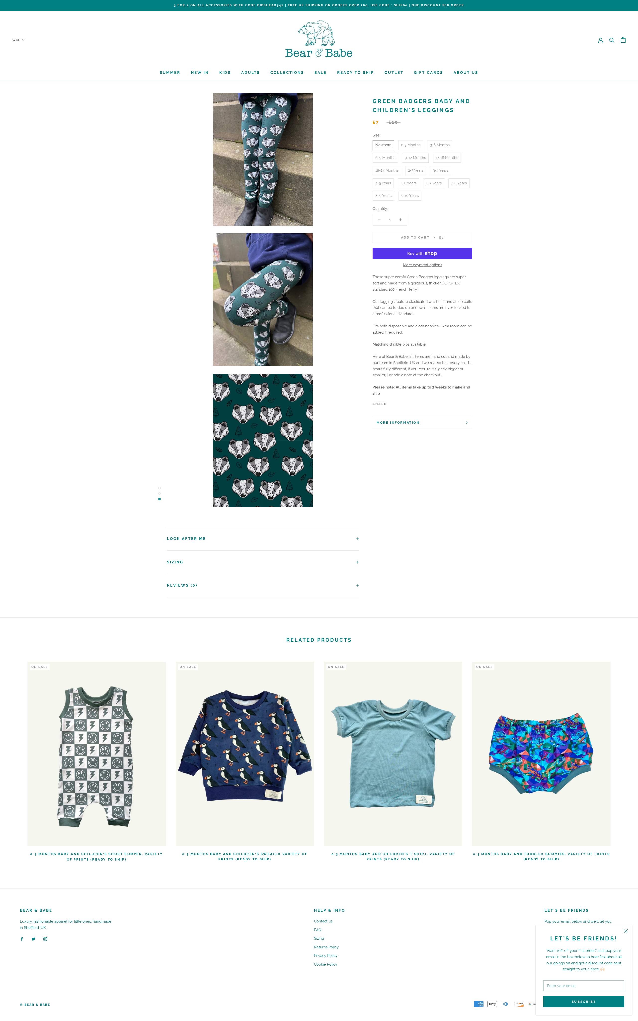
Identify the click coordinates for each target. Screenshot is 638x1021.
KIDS (225, 72)
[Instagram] (45, 939)
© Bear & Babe (35, 1005)
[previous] (15, 759)
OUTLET (394, 72)
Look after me (186, 538)
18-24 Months (387, 170)
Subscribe (584, 1002)
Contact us (323, 921)
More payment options (422, 265)
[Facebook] (391, 402)
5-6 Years (408, 183)
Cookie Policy (325, 964)
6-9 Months (385, 157)
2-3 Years (415, 170)
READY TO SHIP (355, 72)
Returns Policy (326, 947)
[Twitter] (398, 402)
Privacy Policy (325, 955)
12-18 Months (446, 157)
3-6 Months (440, 145)
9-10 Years (410, 195)
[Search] (612, 39)
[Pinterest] (404, 402)
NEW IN (200, 72)
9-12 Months (415, 157)
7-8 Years (459, 183)
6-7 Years (434, 183)
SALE (321, 72)
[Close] (626, 931)
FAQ (317, 930)
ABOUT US (466, 72)
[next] (622, 759)
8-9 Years (383, 195)
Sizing (175, 562)
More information (398, 422)
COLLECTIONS (287, 72)
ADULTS (250, 72)
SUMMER (170, 72)
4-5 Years (383, 183)
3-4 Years (441, 170)
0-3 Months (410, 145)
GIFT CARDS (428, 72)
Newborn (383, 145)
